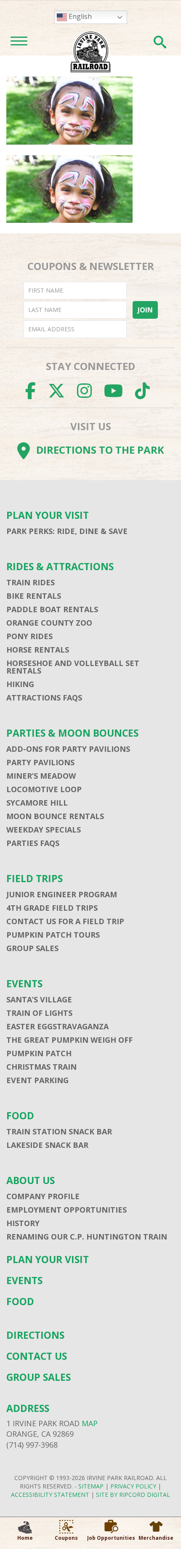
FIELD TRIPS (34, 878)
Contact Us (36, 1356)
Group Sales (32, 948)
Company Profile (43, 1196)
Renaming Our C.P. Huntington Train (86, 1237)
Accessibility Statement (50, 1495)
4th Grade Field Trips (52, 908)
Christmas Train (41, 1067)
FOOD (20, 1116)
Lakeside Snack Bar (47, 1145)
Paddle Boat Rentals (52, 609)
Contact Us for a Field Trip (65, 921)
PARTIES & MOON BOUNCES (72, 733)
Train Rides (30, 582)
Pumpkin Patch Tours (53, 935)
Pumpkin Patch (39, 1053)
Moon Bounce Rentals (55, 816)
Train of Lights (39, 1013)
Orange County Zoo (49, 623)
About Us (30, 1180)
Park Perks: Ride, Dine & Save (67, 531)
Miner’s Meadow (41, 776)
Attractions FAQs (44, 698)
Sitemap (91, 1486)
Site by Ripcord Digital (133, 1495)
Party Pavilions (40, 762)
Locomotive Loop (44, 789)
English (79, 16)
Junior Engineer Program (61, 894)
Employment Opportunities (66, 1210)
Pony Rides (29, 636)
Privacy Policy (133, 1486)
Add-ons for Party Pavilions (68, 749)
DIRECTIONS (35, 1335)
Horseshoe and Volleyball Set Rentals (72, 667)
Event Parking (37, 1080)
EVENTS (24, 984)
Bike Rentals (33, 596)
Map (90, 1423)
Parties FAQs (32, 843)
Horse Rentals (37, 650)
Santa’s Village (39, 999)
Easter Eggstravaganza (57, 1026)
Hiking (20, 684)
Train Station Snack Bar (59, 1131)
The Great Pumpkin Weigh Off (69, 1040)
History (23, 1223)
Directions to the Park (100, 450)
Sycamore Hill (37, 803)
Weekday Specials (43, 830)
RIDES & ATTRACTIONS (60, 566)
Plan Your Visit (47, 515)
